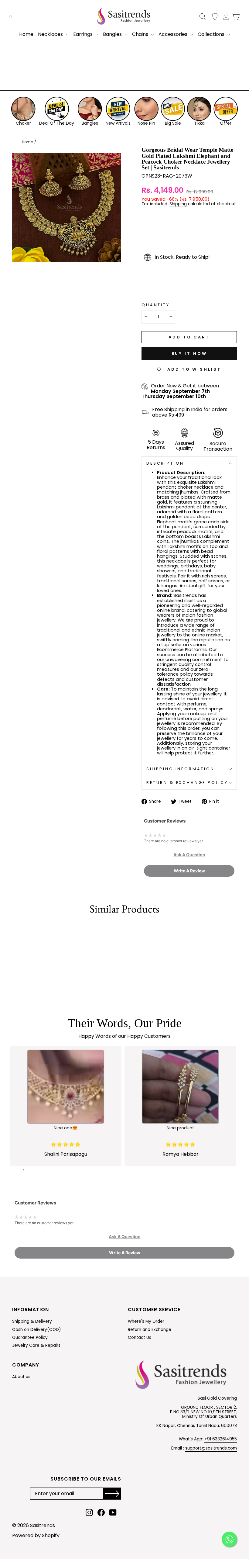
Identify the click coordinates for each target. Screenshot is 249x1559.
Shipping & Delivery (32, 1321)
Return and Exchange (149, 1329)
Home (26, 34)
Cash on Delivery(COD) (36, 1329)
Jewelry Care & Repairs (36, 1345)
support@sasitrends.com (211, 1448)
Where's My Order (146, 1321)
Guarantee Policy (30, 1337)
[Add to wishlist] (13, 930)
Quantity (156, 305)
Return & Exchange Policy (187, 782)
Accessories (174, 34)
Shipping (178, 204)
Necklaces (51, 34)
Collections (212, 34)
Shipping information (180, 768)
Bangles (113, 34)
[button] (189, 854)
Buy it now (189, 353)
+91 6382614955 (220, 1439)
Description (165, 463)
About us (21, 1377)
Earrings (83, 34)
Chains (140, 34)
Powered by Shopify (36, 1535)
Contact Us (139, 1337)
